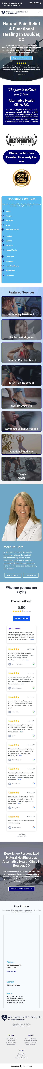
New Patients (11, 1044)
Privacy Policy (21, 1056)
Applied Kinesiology (30, 1042)
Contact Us (21, 1054)
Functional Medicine (30, 1040)
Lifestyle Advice (31, 1044)
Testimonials (11, 1040)
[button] (40, 12)
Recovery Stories (11, 1042)
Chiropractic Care (30, 1039)
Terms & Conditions (22, 1058)
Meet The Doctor (11, 1039)
